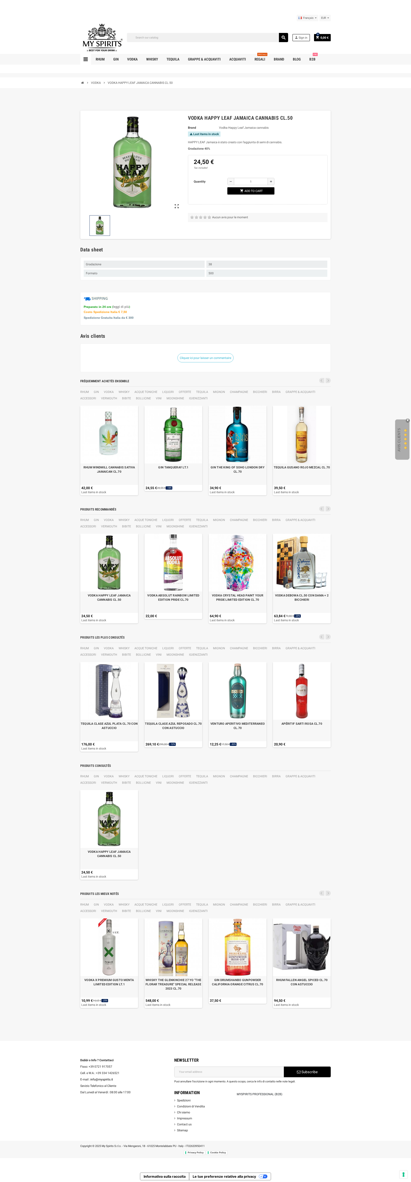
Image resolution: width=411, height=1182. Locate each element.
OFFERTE (185, 392)
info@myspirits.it (101, 1079)
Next (328, 380)
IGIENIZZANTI (198, 398)
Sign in (301, 37)
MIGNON (219, 392)
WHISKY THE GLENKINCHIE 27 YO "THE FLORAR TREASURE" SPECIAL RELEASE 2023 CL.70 (173, 984)
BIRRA (276, 392)
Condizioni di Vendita (191, 1106)
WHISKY (124, 392)
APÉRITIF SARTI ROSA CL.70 (301, 723)
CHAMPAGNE (239, 392)
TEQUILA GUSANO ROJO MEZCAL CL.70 (302, 467)
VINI (159, 398)
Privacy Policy (196, 1152)
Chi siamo (183, 1112)
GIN (96, 392)
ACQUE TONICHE (145, 392)
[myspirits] (101, 37)
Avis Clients (399, 440)
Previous (321, 380)
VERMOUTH (109, 398)
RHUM (84, 392)
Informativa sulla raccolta (165, 1176)
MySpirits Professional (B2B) (259, 1094)
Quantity (200, 181)
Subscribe (309, 1072)
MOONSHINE (175, 398)
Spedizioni (184, 1100)
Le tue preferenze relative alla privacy (224, 1176)
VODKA (109, 392)
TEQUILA (202, 392)
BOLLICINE (143, 398)
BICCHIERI (260, 392)
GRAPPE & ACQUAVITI (300, 392)
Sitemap (182, 1130)
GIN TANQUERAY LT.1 (173, 467)
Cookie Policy (218, 1152)
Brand (192, 127)
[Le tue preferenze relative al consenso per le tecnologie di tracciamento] (403, 1174)
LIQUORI (168, 392)
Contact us (184, 1124)
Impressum (184, 1118)
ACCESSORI (88, 398)
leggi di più (121, 307)
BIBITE (126, 398)
